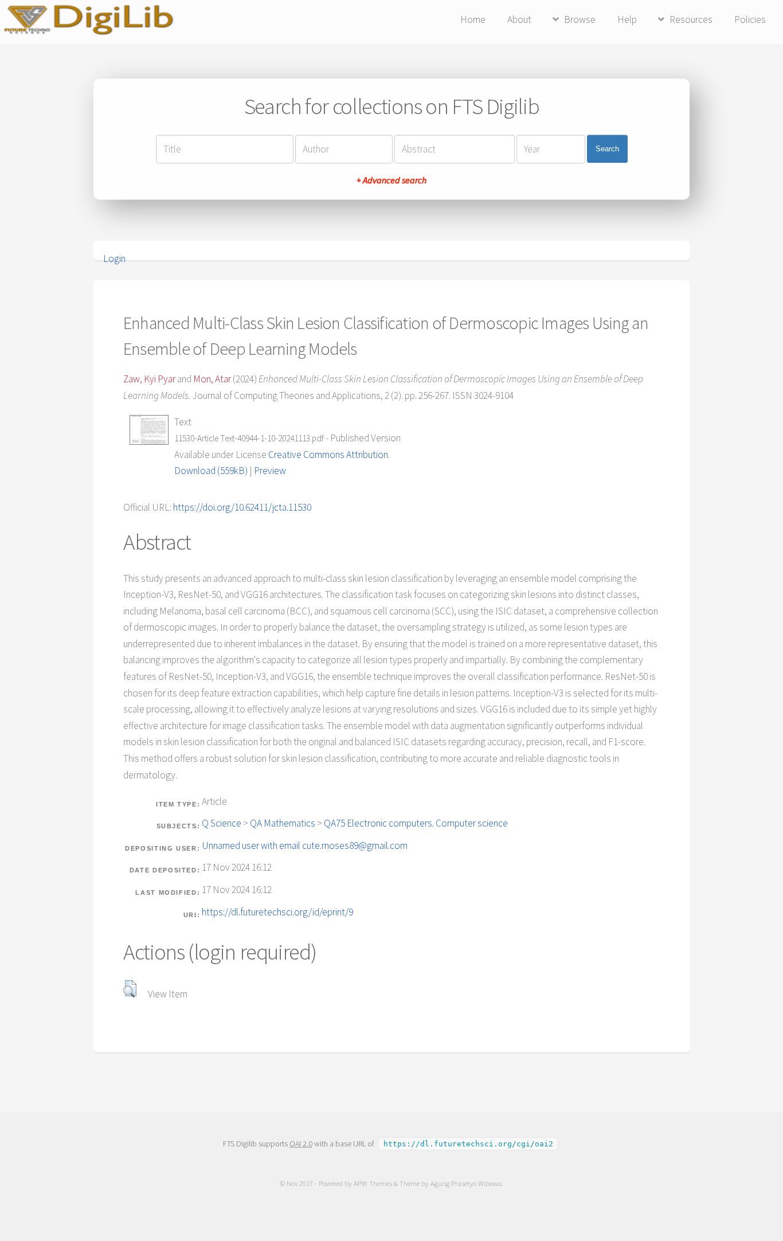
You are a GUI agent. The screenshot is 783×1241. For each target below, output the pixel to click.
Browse (580, 19)
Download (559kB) (211, 470)
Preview (270, 470)
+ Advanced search (391, 180)
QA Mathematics (282, 823)
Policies (750, 19)
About (519, 19)
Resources (691, 19)
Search (607, 148)
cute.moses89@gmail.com (355, 845)
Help (627, 19)
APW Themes (373, 1183)
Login (114, 258)
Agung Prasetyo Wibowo (466, 1183)
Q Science (221, 823)
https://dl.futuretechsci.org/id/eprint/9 (277, 912)
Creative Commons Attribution (328, 454)
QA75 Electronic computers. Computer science (416, 823)
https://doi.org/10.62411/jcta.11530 (242, 507)
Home (473, 19)
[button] (129, 988)
